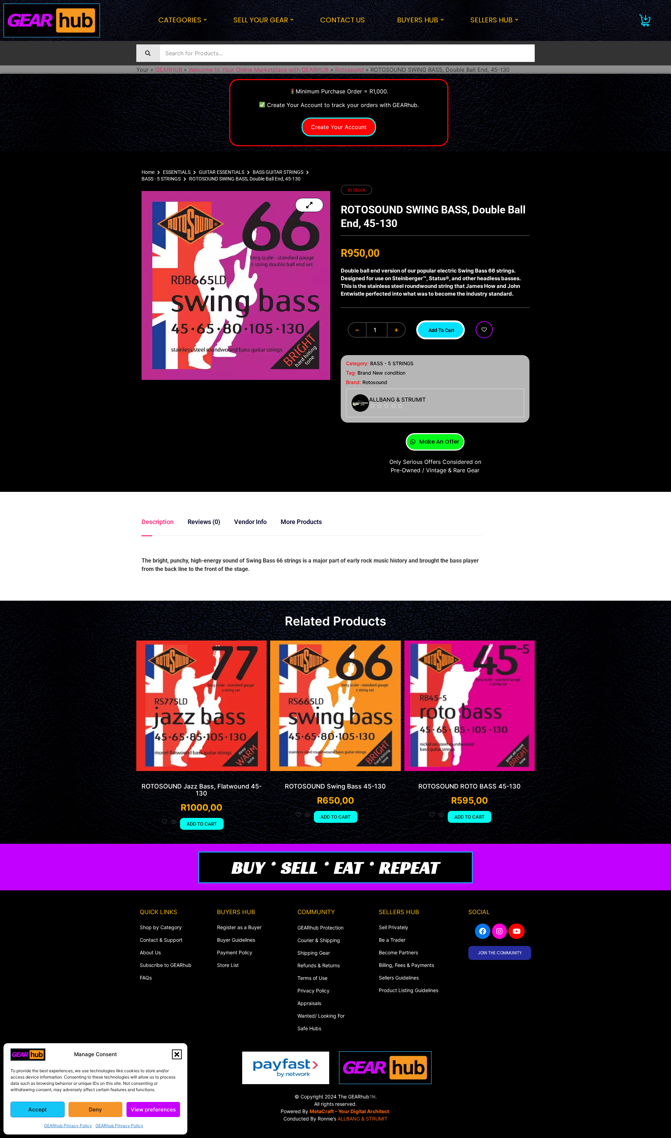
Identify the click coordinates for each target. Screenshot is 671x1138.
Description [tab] (158, 521)
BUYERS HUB (417, 20)
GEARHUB (168, 69)
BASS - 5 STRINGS (161, 179)
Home (148, 172)
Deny (95, 1109)
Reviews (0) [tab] (204, 521)
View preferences (153, 1109)
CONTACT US (342, 20)
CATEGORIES (179, 20)
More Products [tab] (301, 521)
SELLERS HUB (491, 20)
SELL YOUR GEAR (260, 20)
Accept (37, 1109)
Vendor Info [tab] (250, 521)
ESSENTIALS (176, 172)
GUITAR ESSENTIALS (221, 172)
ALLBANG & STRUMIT (363, 1119)
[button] (176, 1054)
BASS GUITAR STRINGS (278, 172)
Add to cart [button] (202, 824)
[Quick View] (173, 822)
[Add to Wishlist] (484, 329)
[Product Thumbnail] (309, 205)
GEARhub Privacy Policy (68, 1125)
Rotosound (349, 69)
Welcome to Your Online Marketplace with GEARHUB (259, 69)
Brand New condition (381, 373)
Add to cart (441, 330)
